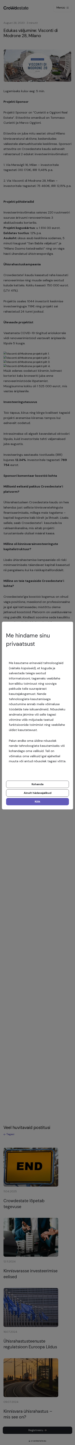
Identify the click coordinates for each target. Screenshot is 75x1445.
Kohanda (37, 784)
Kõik (37, 801)
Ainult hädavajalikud (37, 793)
